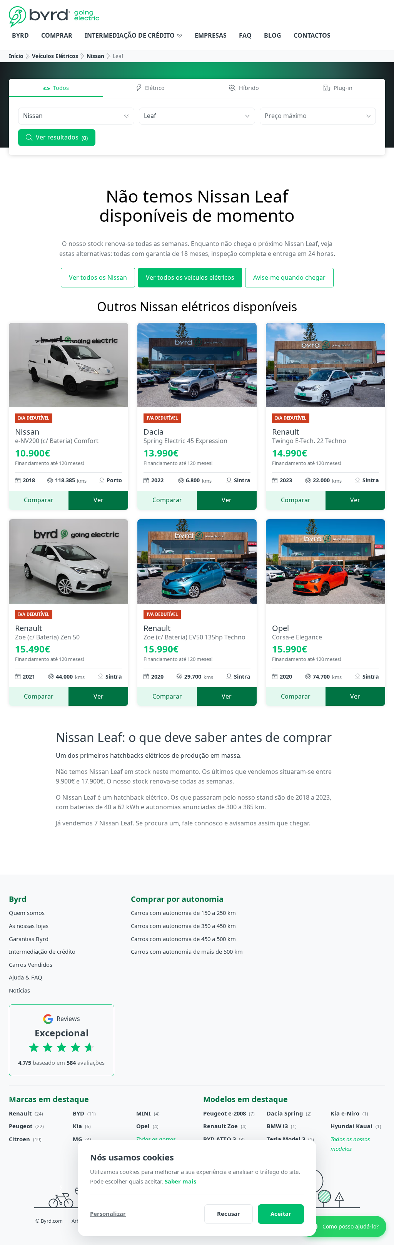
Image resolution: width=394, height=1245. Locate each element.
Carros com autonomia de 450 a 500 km (183, 939)
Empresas (211, 35)
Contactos (312, 35)
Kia (77, 1126)
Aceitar (280, 1213)
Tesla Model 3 (286, 1139)
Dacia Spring (285, 1113)
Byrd (20, 35)
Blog (272, 35)
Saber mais (180, 1181)
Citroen (19, 1139)
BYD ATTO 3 (219, 1139)
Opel (143, 1126)
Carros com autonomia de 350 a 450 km (183, 926)
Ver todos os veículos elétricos (190, 277)
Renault (20, 1113)
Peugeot (20, 1126)
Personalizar (108, 1213)
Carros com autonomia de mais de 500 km (187, 951)
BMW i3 (277, 1126)
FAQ (245, 35)
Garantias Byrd (28, 939)
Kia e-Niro (345, 1113)
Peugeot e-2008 (224, 1113)
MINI (143, 1113)
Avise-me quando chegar (289, 277)
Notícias (19, 990)
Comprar (56, 35)
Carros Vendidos (30, 964)
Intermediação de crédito (130, 35)
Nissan (95, 56)
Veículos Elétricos (55, 56)
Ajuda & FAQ (25, 977)
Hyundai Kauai (351, 1126)
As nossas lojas (28, 926)
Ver (98, 500)
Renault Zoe (220, 1126)
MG (77, 1139)
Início (16, 56)
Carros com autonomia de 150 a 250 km (183, 912)
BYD (78, 1113)
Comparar (38, 500)
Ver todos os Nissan (98, 277)
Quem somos (27, 912)
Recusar (228, 1213)
